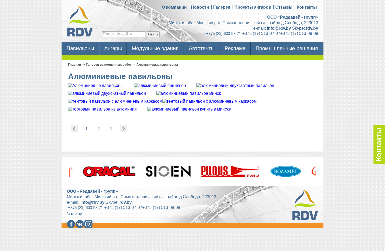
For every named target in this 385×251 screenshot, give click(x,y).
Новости (200, 7)
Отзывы (284, 7)
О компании (174, 7)
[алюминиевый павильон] (160, 85)
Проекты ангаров (252, 7)
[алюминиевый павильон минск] (188, 93)
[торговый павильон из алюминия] (102, 109)
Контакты (307, 7)
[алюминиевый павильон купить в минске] (189, 109)
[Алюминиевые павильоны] (96, 85)
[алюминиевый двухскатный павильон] (235, 85)
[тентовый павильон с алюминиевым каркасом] (115, 101)
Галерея (221, 7)
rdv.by (312, 28)
